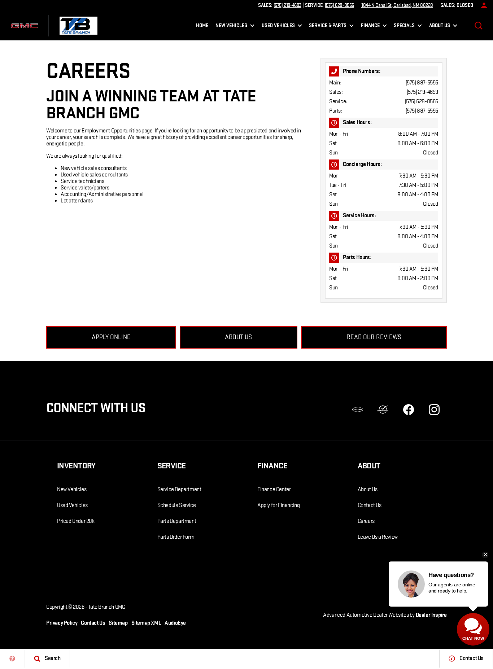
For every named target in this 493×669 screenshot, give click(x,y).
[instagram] (434, 409)
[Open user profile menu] (482, 5)
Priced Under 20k (76, 521)
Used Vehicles (72, 505)
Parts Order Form (176, 537)
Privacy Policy (61, 623)
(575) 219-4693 (422, 92)
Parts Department (176, 521)
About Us (368, 489)
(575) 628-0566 (421, 101)
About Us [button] (439, 26)
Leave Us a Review (378, 537)
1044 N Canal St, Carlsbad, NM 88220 (397, 5)
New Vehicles (71, 489)
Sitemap (118, 623)
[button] (478, 25)
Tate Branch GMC (106, 607)
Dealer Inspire (431, 615)
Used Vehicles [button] (278, 26)
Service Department (179, 489)
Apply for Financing (278, 505)
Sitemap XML (146, 623)
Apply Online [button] (111, 337)
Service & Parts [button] (327, 26)
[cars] (358, 409)
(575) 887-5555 (422, 82)
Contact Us (369, 505)
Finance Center (274, 489)
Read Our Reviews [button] (373, 337)
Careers (366, 521)
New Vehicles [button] (231, 26)
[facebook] (408, 409)
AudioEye (175, 623)
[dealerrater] (383, 409)
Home (202, 25)
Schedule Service (176, 505)
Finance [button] (370, 26)
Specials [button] (404, 26)
